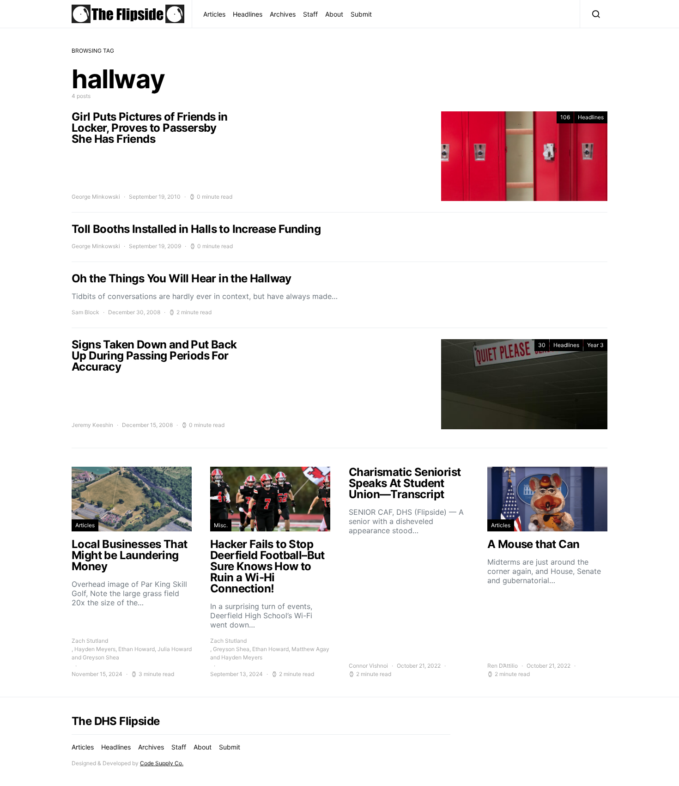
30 (542, 344)
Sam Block (85, 312)
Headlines (247, 14)
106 (565, 117)
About (334, 14)
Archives (283, 14)
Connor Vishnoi (368, 665)
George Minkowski (96, 196)
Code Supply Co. (161, 763)
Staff (310, 14)
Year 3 (595, 344)
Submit (361, 14)
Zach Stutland (90, 640)
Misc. (221, 525)
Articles (214, 14)
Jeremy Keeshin (92, 424)
